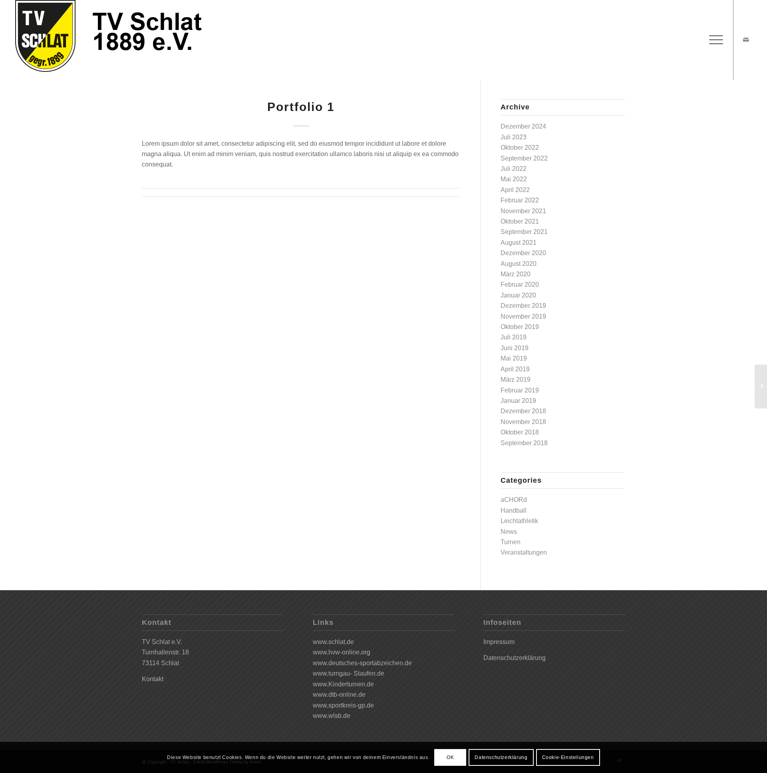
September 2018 (524, 443)
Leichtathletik (519, 520)
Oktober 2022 (520, 147)
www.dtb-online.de (339, 694)
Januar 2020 (518, 295)
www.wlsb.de (331, 715)
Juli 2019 (514, 337)
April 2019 (515, 369)
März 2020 (516, 274)
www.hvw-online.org (341, 652)
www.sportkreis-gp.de (343, 705)
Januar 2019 (518, 400)
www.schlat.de (333, 641)
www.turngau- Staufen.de (348, 673)
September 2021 (524, 231)
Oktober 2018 (520, 432)
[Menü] (713, 40)
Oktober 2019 (520, 326)
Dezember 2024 (523, 126)
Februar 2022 (520, 200)
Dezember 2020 (523, 253)
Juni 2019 (515, 348)
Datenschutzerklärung (514, 657)
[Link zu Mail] (746, 40)
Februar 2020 (520, 284)
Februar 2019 (520, 390)
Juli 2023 (514, 137)
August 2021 (519, 242)
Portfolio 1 (301, 106)
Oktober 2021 (520, 221)
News (509, 531)
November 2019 (523, 316)
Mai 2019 (514, 358)
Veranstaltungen (524, 552)
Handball (514, 510)
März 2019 (516, 379)
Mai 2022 (514, 179)
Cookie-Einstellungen (568, 757)
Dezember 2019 (523, 305)
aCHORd (514, 499)
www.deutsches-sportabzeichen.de (362, 663)
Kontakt (152, 679)
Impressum (499, 641)
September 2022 (524, 158)
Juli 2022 (514, 168)
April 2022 (515, 189)
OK (450, 757)
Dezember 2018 (523, 411)
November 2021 (523, 211)
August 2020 (519, 263)
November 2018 (523, 421)
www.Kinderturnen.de (343, 684)
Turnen (511, 542)
